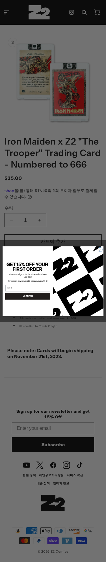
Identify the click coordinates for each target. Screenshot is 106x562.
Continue (28, 296)
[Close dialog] (100, 249)
